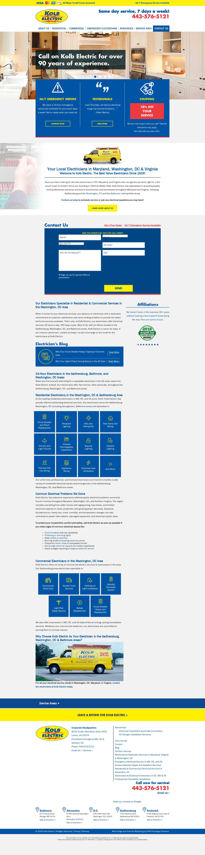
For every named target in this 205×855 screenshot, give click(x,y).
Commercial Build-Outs (48, 587)
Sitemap (85, 831)
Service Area (144, 29)
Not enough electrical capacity (59, 546)
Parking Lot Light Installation (90, 587)
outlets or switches (58, 538)
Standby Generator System (111, 587)
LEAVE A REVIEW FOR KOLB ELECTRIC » (102, 715)
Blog (117, 748)
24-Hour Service (123, 751)
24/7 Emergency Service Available (152, 3)
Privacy (77, 831)
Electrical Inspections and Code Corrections (140, 731)
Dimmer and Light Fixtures (44, 447)
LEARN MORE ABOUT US (102, 208)
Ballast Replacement (79, 609)
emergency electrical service (81, 548)
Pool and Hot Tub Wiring (44, 469)
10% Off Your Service (147, 111)
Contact (119, 744)
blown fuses (61, 543)
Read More (102, 124)
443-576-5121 (86, 747)
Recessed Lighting (66, 425)
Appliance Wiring (66, 469)
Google (137, 801)
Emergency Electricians (102, 29)
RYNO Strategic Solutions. (158, 831)
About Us (43, 29)
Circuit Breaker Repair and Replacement (100, 609)
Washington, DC (94, 193)
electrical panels (77, 541)
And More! (110, 469)
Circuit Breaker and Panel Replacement (44, 425)
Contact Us (161, 29)
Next (166, 333)
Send (118, 288)
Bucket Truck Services (69, 587)
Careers (87, 750)
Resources (126, 29)
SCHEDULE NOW (57, 124)
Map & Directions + (48, 820)
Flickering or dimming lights (58, 535)
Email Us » (77, 750)
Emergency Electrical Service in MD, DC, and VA (138, 762)
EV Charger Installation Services (135, 734)
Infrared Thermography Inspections (66, 447)
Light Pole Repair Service (58, 609)
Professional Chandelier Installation (132, 779)
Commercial (76, 29)
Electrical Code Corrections (88, 469)
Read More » (114, 353)
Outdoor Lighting (110, 447)
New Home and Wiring (110, 425)
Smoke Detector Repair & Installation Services (138, 765)
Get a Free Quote (113, 225)
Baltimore (115, 193)
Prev (130, 333)
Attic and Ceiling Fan (88, 425)
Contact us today (69, 200)
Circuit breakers (52, 533)
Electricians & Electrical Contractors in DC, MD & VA (140, 776)
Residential (59, 29)
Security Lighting (88, 447)
